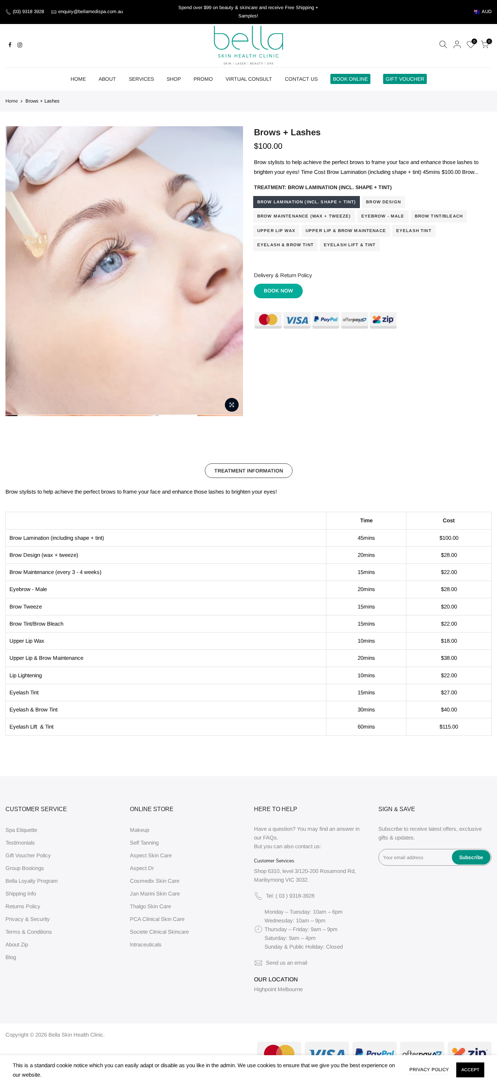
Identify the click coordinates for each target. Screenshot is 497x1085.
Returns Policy (22, 906)
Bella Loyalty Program (31, 881)
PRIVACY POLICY (429, 1069)
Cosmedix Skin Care (154, 881)
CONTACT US (301, 79)
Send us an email (286, 963)
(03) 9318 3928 (29, 11)
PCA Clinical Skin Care (157, 919)
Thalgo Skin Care (150, 906)
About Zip (16, 944)
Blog (10, 957)
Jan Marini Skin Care (155, 893)
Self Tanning (144, 842)
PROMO (203, 79)
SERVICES (141, 79)
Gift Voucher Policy (28, 855)
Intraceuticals (146, 944)
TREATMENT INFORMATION (248, 471)
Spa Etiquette (21, 830)
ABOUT (107, 79)
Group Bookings (24, 868)
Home (11, 101)
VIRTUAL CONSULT (249, 79)
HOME (78, 79)
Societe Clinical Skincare (159, 932)
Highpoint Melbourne (278, 989)
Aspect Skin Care (151, 855)
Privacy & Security (27, 919)
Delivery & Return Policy (283, 275)
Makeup (139, 830)
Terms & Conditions (28, 932)
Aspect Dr (142, 868)
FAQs (270, 837)
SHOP (174, 79)
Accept (470, 1069)
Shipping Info (20, 893)
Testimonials (20, 842)
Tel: (290, 896)
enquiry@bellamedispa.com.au (90, 11)
